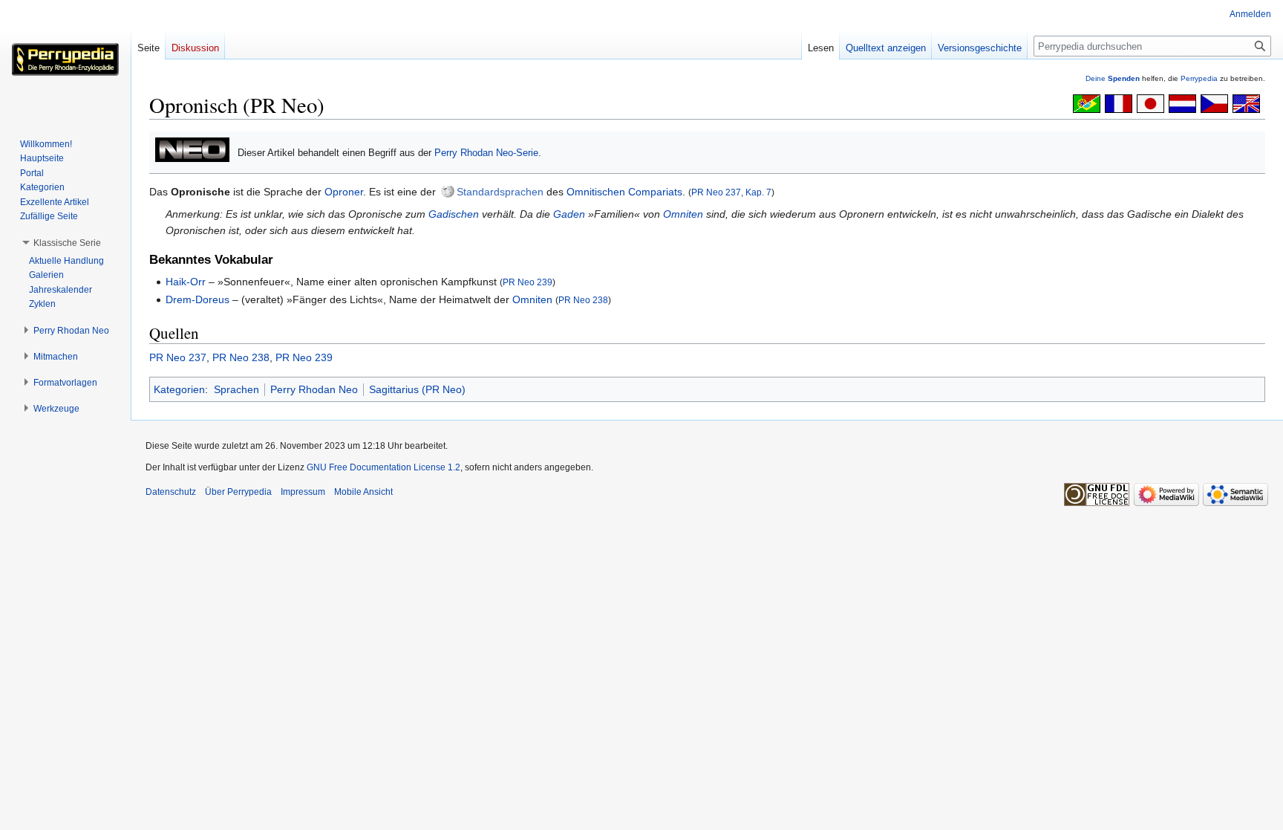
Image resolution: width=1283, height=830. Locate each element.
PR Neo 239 (527, 282)
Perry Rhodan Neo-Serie (486, 152)
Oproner (343, 192)
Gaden (569, 214)
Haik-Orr (186, 282)
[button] (67, 243)
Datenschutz (171, 492)
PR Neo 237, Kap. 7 (731, 192)
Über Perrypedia (238, 492)
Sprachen (236, 389)
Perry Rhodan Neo (314, 389)
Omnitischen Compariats (624, 192)
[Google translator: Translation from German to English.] (1246, 102)
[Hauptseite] (65, 59)
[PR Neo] (192, 149)
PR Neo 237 (177, 357)
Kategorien (179, 389)
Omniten (683, 214)
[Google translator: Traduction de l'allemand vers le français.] (1118, 102)
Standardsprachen (500, 192)
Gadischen (453, 214)
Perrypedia (1199, 78)
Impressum (303, 492)
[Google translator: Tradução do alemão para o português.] (1086, 102)
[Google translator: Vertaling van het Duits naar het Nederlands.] (1182, 102)
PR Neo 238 (583, 300)
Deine (1113, 78)
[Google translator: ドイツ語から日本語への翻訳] (1150, 102)
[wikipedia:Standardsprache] (447, 192)
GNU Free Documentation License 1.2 (383, 467)
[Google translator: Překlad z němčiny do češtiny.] (1214, 102)
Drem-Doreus (197, 299)
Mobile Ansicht (363, 492)
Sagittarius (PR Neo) (417, 389)
